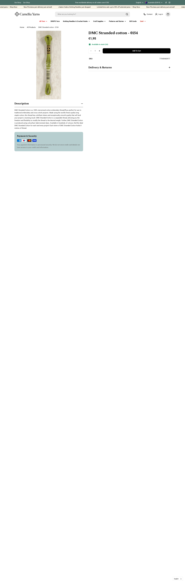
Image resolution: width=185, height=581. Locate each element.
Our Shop (26, 3)
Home (22, 27)
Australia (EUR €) (154, 3)
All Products (31, 27)
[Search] (127, 14)
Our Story (17, 3)
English (138, 2)
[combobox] (92, 14)
